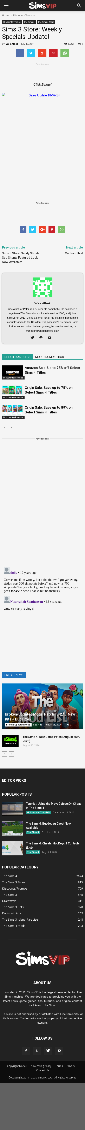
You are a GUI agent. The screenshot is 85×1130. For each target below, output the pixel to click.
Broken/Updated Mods (18, 724)
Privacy (71, 1066)
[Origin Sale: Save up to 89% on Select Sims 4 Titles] (12, 412)
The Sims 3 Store (46, 21)
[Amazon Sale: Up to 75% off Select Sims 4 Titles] (12, 372)
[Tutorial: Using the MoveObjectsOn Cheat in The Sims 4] (12, 809)
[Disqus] (42, 510)
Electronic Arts (11, 913)
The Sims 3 (29, 21)
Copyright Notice (17, 1066)
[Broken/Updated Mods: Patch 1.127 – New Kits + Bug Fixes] (42, 706)
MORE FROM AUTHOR (49, 357)
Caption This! (74, 253)
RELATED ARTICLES (17, 357)
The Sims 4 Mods (13, 926)
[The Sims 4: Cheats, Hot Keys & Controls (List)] (12, 848)
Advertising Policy (41, 1066)
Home (5, 15)
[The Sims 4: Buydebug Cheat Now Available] (12, 828)
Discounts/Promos (11, 21)
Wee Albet (12, 43)
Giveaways (9, 901)
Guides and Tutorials (38, 812)
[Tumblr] (37, 1051)
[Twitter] (34, 337)
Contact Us (42, 1070)
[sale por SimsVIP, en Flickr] (42, 136)
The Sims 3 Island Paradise (20, 919)
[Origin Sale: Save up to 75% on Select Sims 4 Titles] (12, 392)
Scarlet (37, 724)
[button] (79, 5)
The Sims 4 (33, 832)
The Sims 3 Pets (13, 907)
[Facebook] (26, 1051)
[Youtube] (51, 337)
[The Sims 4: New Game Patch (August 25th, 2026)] (10, 741)
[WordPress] (42, 337)
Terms (59, 1066)
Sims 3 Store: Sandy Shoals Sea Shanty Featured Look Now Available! (20, 257)
